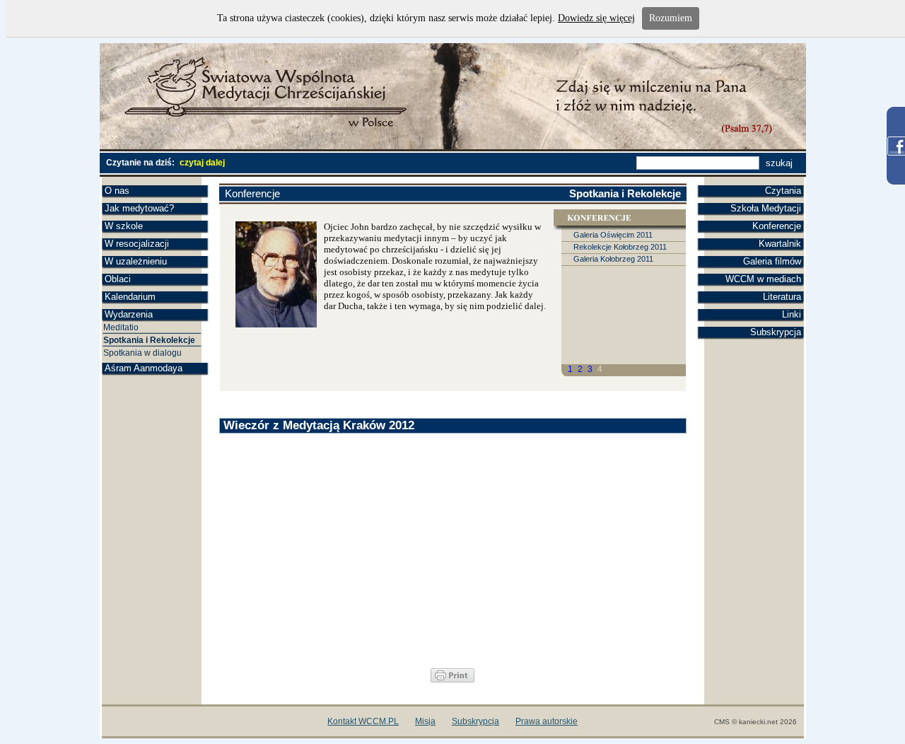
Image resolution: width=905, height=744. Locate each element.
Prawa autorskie (546, 721)
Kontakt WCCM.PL (363, 721)
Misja (425, 721)
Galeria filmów (772, 261)
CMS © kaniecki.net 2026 (755, 722)
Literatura (782, 296)
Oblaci (118, 279)
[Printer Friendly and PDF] (452, 679)
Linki (791, 314)
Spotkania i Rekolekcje (149, 340)
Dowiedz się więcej (596, 18)
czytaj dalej (202, 163)
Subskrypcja (775, 332)
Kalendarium (130, 296)
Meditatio (121, 327)
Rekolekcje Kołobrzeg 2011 (620, 247)
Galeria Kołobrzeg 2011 (613, 259)
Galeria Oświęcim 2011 (613, 235)
